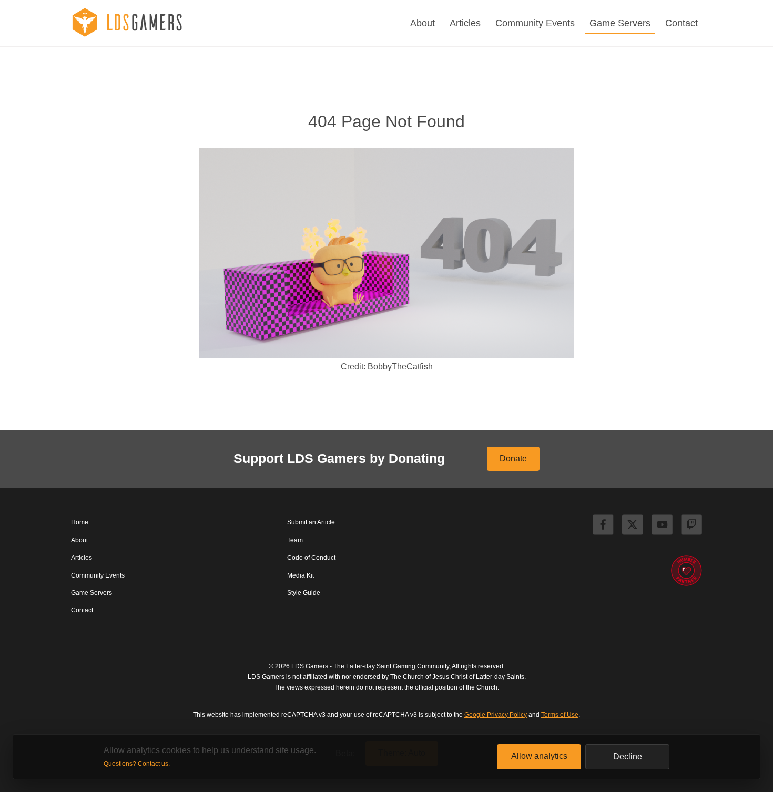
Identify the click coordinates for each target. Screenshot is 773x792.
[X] (632, 526)
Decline (627, 756)
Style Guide (303, 592)
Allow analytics (539, 756)
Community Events (535, 23)
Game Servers (619, 23)
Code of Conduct (311, 557)
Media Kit (300, 575)
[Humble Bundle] (686, 571)
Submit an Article (311, 522)
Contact (681, 23)
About (422, 23)
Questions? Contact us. (137, 763)
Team (295, 540)
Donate (513, 458)
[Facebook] (603, 526)
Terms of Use (559, 714)
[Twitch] (691, 526)
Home (79, 522)
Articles (465, 23)
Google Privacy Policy (495, 714)
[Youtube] (662, 526)
